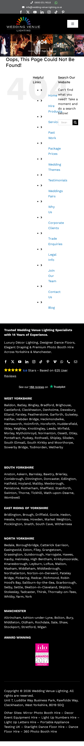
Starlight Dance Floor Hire (44, 727)
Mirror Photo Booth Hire (41, 713)
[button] (31, 669)
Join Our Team (52, 276)
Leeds (51, 428)
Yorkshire (22, 352)
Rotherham (29, 488)
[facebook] (20, 12)
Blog (51, 307)
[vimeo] (54, 361)
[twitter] (27, 12)
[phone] (68, 361)
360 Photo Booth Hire (40, 731)
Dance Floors (64, 342)
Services (54, 122)
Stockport (12, 627)
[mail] (75, 361)
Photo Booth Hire (60, 347)
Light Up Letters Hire (20, 722)
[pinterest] (63, 12)
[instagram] (49, 12)
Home (52, 95)
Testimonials (57, 180)
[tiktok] (56, 12)
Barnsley (35, 474)
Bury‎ (69, 617)
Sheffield (47, 488)
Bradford (47, 405)
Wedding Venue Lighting (35, 330)
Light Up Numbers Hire (58, 717)
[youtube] (35, 12)
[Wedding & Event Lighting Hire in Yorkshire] (23, 17)
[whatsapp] (56, 2)
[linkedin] (42, 12)
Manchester (42, 352)
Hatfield (10, 483)
